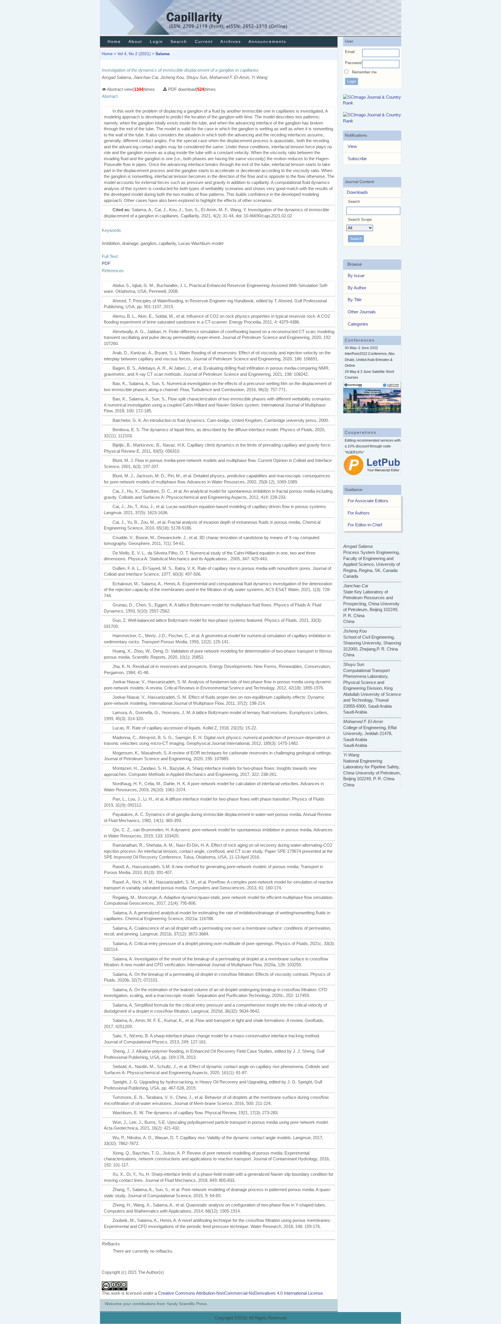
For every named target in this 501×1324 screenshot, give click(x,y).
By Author (357, 287)
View (352, 146)
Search (178, 41)
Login (156, 41)
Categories (358, 323)
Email (350, 52)
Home (114, 41)
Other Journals (362, 311)
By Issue (356, 275)
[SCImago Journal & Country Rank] (372, 102)
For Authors (359, 512)
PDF (106, 263)
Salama (162, 53)
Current (204, 41)
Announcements (267, 41)
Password (353, 63)
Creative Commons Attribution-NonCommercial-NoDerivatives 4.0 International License (240, 1293)
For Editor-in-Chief (365, 524)
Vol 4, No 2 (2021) (134, 53)
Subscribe (357, 158)
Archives (230, 41)
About (135, 41)
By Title (355, 299)
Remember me (364, 72)
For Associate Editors (368, 500)
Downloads (355, 192)
